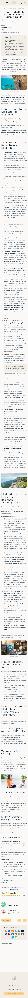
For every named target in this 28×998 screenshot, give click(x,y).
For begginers (20, 8)
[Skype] (13, 937)
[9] (18, 895)
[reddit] (16, 934)
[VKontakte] (9, 931)
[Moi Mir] (19, 931)
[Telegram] (16, 931)
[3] (6, 895)
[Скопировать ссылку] (6, 931)
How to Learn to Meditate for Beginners (13, 41)
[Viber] (22, 934)
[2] (4, 895)
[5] (10, 895)
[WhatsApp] (19, 934)
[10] (20, 895)
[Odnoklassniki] (12, 931)
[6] (12, 895)
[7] (14, 895)
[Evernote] (16, 937)
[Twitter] (22, 931)
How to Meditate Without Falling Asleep (14, 50)
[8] (16, 895)
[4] (8, 895)
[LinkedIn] (12, 934)
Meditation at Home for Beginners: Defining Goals (14, 47)
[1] (2, 895)
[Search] (21, 3)
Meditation (11, 8)
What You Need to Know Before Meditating (14, 44)
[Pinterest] (9, 934)
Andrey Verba (10, 31)
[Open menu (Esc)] (3, 3)
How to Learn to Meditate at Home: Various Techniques (14, 53)
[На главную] (4, 8)
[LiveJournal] (6, 934)
